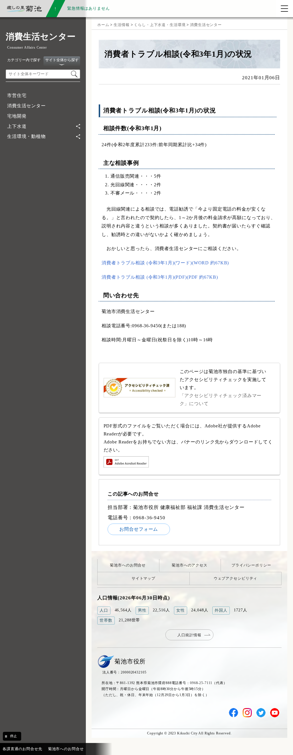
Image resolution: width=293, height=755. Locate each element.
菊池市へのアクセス (189, 565)
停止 (13, 736)
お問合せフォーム (138, 529)
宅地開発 (16, 116)
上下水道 (16, 126)
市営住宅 (16, 95)
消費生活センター (26, 105)
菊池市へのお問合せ (128, 565)
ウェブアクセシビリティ (236, 578)
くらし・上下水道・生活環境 (159, 25)
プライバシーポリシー (251, 565)
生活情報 (121, 25)
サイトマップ (143, 578)
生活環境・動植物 (26, 136)
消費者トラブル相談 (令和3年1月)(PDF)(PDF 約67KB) (160, 277)
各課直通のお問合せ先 (22, 749)
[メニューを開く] (284, 8)
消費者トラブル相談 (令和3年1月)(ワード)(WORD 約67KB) (165, 262)
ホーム (103, 25)
